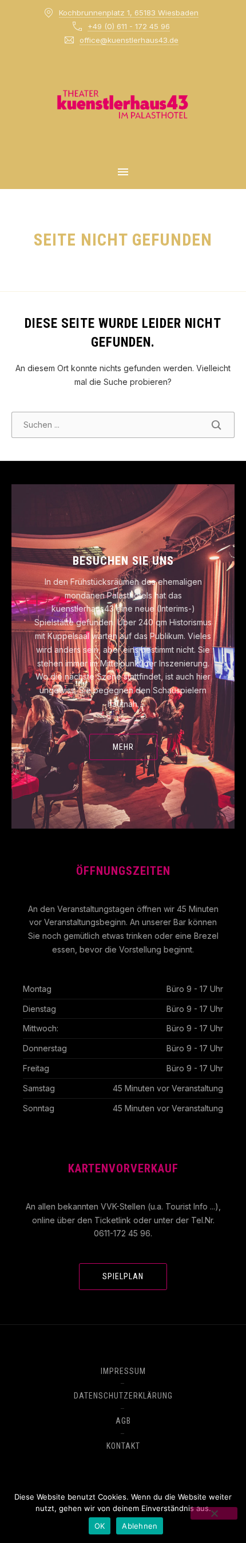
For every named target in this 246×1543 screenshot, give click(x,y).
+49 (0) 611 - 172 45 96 (129, 26)
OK (99, 1525)
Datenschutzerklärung (123, 1395)
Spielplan (123, 1276)
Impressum (123, 1371)
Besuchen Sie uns (123, 561)
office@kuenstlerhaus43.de (129, 40)
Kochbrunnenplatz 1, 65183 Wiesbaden (129, 12)
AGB (123, 1420)
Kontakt (123, 1445)
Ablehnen (139, 1525)
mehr (123, 747)
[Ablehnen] (214, 1513)
